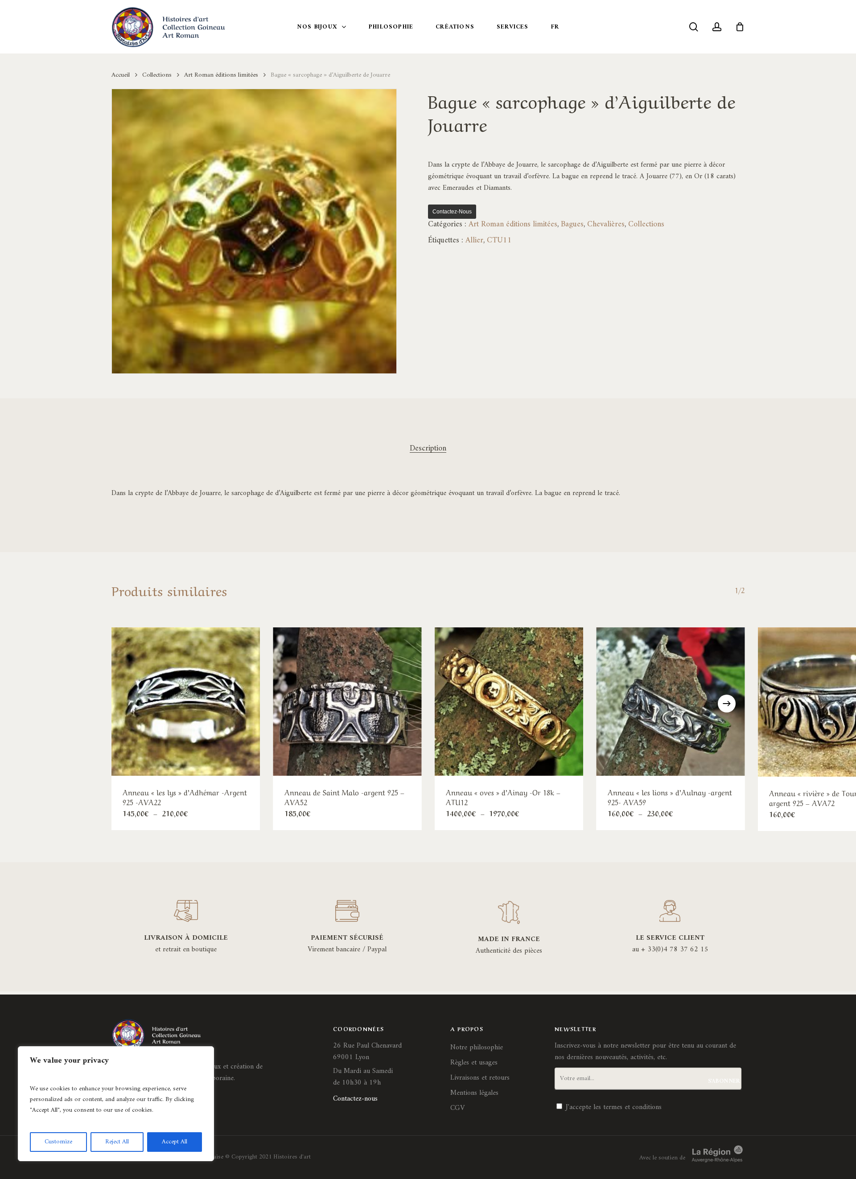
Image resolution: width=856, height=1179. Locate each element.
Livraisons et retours (480, 1078)
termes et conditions (632, 1107)
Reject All (117, 1141)
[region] (116, 1103)
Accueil (120, 75)
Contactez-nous (452, 212)
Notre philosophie (476, 1048)
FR (555, 27)
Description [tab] (428, 449)
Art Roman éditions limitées (221, 75)
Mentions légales (474, 1093)
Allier (474, 240)
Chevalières (606, 224)
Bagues (572, 224)
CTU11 (499, 240)
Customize (58, 1141)
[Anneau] (185, 701)
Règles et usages (474, 1063)
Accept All (174, 1141)
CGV (457, 1108)
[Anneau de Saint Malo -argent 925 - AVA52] (347, 701)
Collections (157, 75)
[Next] (727, 703)
